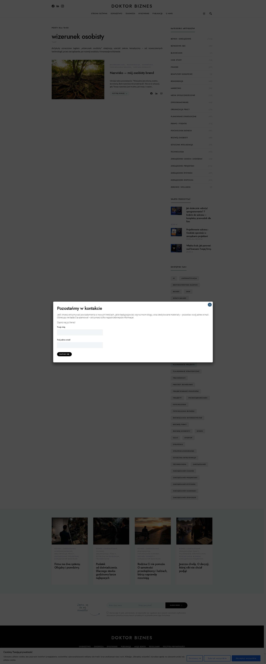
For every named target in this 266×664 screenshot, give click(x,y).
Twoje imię (61, 327)
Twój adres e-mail (63, 340)
